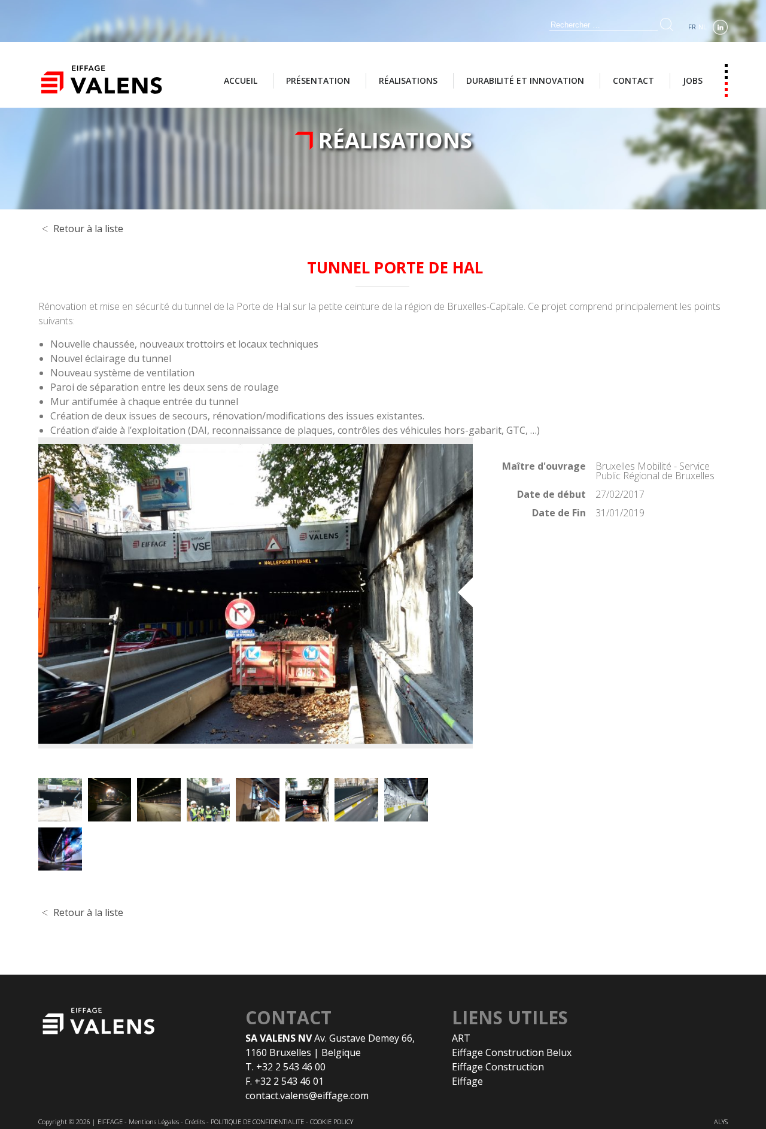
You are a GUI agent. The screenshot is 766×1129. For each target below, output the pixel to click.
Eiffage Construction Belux (512, 1052)
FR (692, 26)
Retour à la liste (88, 228)
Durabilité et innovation (525, 80)
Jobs (693, 80)
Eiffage (467, 1081)
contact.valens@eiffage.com (307, 1095)
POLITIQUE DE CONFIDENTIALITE (257, 1121)
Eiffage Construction (498, 1066)
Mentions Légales (154, 1121)
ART (461, 1038)
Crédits (195, 1121)
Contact (633, 80)
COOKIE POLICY (331, 1121)
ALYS (721, 1121)
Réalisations (408, 80)
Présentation (318, 80)
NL (702, 26)
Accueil (240, 80)
